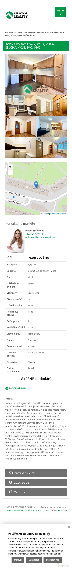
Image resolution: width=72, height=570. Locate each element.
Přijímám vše (52, 560)
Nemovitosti (42, 32)
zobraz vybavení (17, 387)
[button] (36, 184)
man (62, 510)
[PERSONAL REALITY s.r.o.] (17, 15)
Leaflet (45, 213)
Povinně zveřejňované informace (24, 510)
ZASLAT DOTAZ (21, 482)
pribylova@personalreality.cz (40, 237)
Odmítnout (34, 560)
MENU (60, 10)
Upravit (17, 560)
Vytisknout (20, 492)
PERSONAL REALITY (26, 32)
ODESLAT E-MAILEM (24, 473)
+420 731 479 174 (34, 233)
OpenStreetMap (59, 213)
